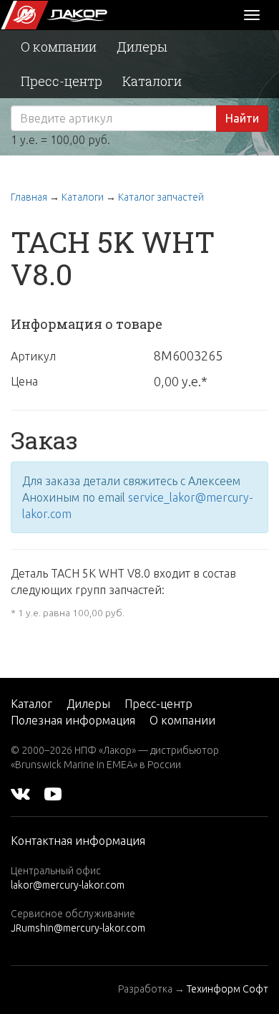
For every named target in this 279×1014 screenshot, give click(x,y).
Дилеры (142, 46)
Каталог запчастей (161, 197)
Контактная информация (78, 840)
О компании (59, 46)
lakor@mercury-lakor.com (67, 885)
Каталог (31, 703)
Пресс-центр (61, 81)
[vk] (20, 793)
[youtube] (53, 793)
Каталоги (152, 81)
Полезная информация (73, 720)
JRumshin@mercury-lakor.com (78, 928)
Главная (29, 197)
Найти (242, 118)
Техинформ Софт (227, 989)
